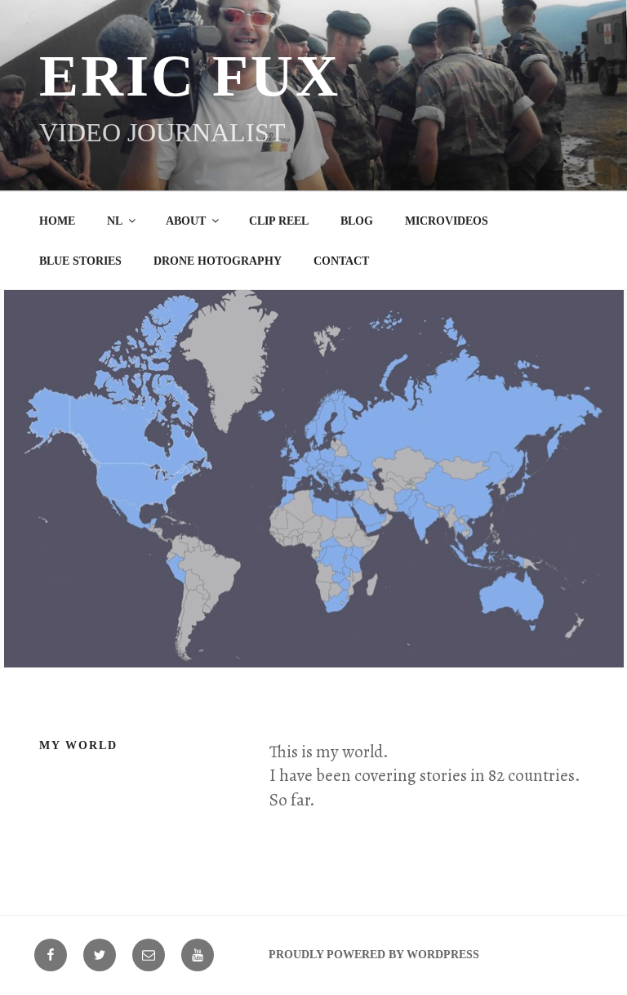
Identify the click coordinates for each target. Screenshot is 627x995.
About (186, 221)
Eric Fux (189, 76)
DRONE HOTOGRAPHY (217, 261)
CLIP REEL (279, 221)
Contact (341, 261)
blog (356, 221)
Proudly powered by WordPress (374, 954)
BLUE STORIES (80, 261)
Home (57, 221)
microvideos (446, 221)
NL (114, 221)
